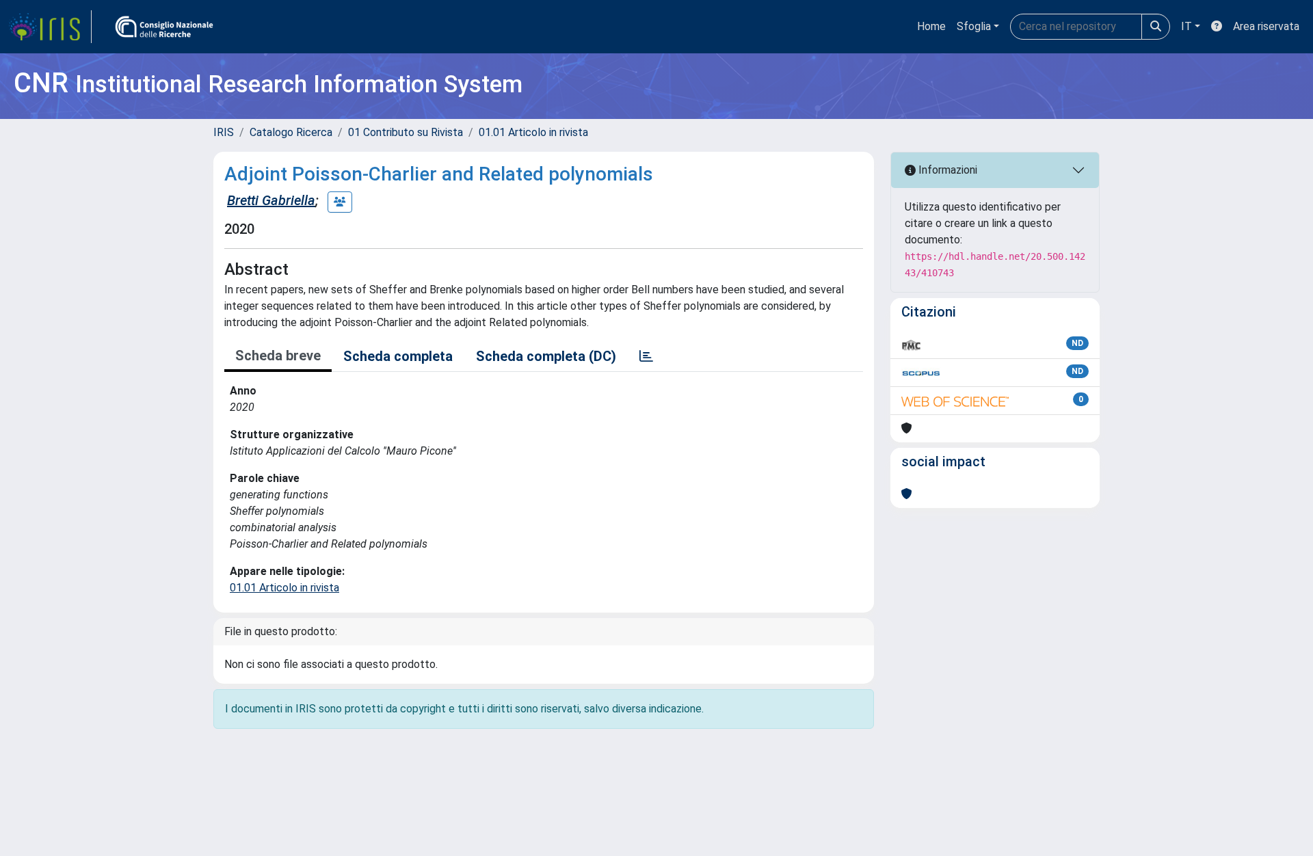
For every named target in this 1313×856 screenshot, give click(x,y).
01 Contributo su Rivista (405, 132)
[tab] (646, 356)
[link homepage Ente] (164, 26)
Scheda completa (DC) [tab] (546, 356)
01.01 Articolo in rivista (533, 132)
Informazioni (946, 169)
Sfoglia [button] (974, 26)
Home (931, 26)
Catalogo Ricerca (291, 132)
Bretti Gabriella (271, 200)
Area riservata (1266, 26)
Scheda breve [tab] (278, 355)
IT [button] (1186, 26)
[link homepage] (50, 26)
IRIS (223, 132)
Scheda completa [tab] (398, 356)
